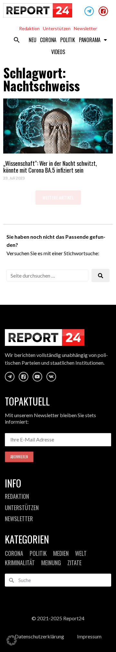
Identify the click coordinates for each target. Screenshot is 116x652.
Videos (58, 52)
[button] (16, 39)
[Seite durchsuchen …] (47, 275)
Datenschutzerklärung (39, 636)
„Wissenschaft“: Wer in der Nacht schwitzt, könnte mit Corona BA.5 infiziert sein (50, 167)
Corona (48, 40)
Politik (67, 40)
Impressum (89, 636)
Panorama (90, 40)
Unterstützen (57, 28)
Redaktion (29, 28)
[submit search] (101, 275)
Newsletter (85, 28)
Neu (32, 40)
